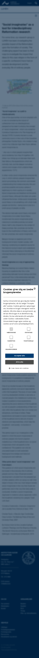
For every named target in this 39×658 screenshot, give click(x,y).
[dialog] (19, 329)
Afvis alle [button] (19, 362)
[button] (19, 368)
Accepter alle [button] (19, 356)
